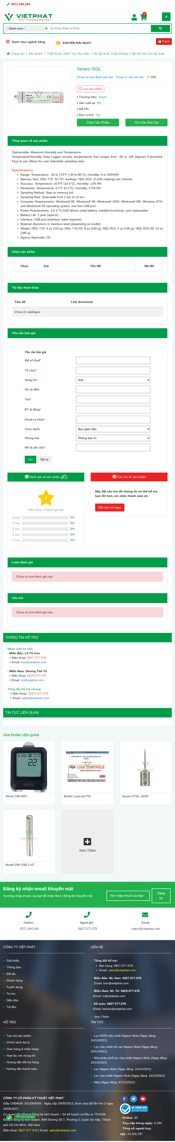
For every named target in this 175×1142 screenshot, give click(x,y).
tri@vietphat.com (32, 680)
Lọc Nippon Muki (122, 1069)
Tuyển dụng (14, 987)
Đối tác (11, 974)
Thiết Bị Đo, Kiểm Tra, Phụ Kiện (68, 53)
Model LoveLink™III (77, 796)
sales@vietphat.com (35, 698)
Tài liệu (11, 1007)
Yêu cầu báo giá (146, 122)
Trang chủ (17, 53)
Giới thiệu (12, 960)
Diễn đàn (12, 1000)
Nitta (114, 1082)
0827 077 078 (28, 1130)
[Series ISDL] (38, 97)
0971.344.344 (20, 4)
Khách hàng (14, 980)
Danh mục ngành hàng (28, 42)
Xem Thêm (101, 1016)
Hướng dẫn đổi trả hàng (22, 1062)
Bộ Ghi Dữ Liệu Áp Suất (148, 53)
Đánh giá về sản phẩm (45, 477)
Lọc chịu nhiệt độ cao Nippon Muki (124, 1049)
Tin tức (11, 993)
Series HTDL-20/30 (135, 796)
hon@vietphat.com (33, 662)
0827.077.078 (87, 928)
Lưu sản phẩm (92, 89)
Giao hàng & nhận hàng (22, 1049)
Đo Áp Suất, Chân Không (111, 53)
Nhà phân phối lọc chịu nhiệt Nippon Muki (129, 1060)
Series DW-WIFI (16, 796)
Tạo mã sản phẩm (18, 1035)
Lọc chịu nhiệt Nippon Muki (129, 1075)
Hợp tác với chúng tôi (20, 1055)
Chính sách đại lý (18, 1042)
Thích (165, 41)
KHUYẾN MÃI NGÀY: (77, 43)
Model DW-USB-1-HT (20, 864)
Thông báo (13, 967)
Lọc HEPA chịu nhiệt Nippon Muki (123, 1038)
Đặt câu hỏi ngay (109, 507)
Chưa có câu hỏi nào (130, 77)
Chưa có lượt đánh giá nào (95, 77)
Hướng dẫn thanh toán (21, 1068)
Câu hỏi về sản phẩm (131, 477)
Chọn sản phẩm (97, 122)
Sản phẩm (36, 53)
